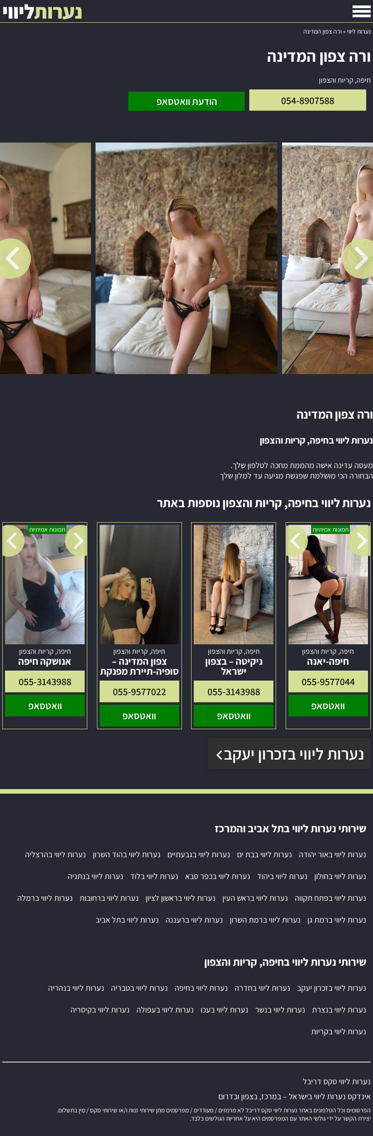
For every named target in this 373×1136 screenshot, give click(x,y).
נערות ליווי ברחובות (109, 898)
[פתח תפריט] (361, 11)
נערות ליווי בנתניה (95, 876)
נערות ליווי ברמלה (45, 898)
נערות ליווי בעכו (224, 1009)
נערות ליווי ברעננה (194, 919)
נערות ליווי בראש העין (255, 898)
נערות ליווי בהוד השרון (127, 854)
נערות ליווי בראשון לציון (181, 898)
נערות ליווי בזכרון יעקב (294, 753)
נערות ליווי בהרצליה (55, 854)
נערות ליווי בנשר (280, 1009)
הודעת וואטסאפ (186, 101)
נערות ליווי (359, 31)
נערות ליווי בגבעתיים (198, 854)
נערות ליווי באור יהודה (332, 854)
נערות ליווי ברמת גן (336, 919)
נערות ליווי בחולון (340, 876)
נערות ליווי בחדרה (262, 988)
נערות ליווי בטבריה (139, 988)
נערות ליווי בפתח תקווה (330, 898)
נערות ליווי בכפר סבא (217, 876)
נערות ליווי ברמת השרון (265, 919)
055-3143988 (233, 691)
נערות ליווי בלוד (154, 876)
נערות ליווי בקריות (338, 1031)
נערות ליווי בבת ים (264, 854)
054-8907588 (307, 100)
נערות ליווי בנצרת (339, 1009)
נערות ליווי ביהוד (282, 876)
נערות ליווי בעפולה (165, 1009)
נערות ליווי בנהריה (76, 988)
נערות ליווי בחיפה (201, 988)
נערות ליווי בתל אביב (127, 919)
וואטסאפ (328, 705)
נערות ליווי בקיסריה (100, 1009)
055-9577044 (328, 681)
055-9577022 (139, 691)
